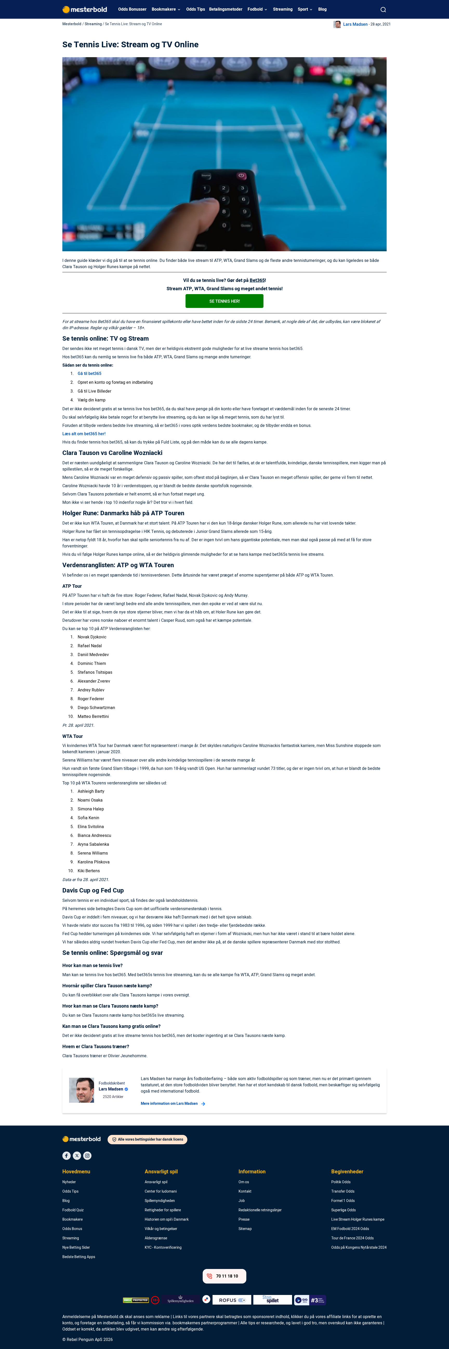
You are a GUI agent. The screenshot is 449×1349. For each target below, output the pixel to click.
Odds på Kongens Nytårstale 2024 (359, 1247)
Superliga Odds (343, 1210)
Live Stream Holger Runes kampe (357, 1219)
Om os (244, 1182)
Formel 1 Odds (343, 1200)
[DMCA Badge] (136, 1300)
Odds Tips (195, 9)
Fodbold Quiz (73, 1210)
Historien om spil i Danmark (167, 1219)
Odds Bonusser (132, 9)
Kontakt (245, 1191)
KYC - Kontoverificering (163, 1247)
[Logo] (85, 1140)
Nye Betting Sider (76, 1247)
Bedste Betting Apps (78, 1257)
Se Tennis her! (224, 301)
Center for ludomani (161, 1191)
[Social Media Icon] (66, 1156)
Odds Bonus (72, 1229)
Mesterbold (71, 24)
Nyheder (69, 1182)
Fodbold (255, 9)
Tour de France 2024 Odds (352, 1238)
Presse (244, 1219)
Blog (322, 9)
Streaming (283, 9)
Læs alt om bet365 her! (83, 434)
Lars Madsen (355, 24)
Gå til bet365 (89, 374)
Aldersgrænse (156, 1238)
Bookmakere (164, 9)
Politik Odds (341, 1182)
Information (252, 1171)
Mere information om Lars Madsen (169, 1103)
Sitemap (245, 1229)
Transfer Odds (342, 1191)
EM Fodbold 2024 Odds (350, 1229)
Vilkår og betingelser (161, 1229)
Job (242, 1200)
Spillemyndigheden (160, 1200)
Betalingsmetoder (225, 9)
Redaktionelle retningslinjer (260, 1210)
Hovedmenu (76, 1171)
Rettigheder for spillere (163, 1210)
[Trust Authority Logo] (180, 1300)
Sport (303, 9)
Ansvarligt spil (161, 1171)
